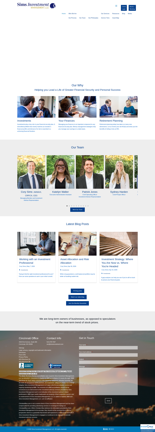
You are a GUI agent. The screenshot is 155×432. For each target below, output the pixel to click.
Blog (123, 13)
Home (64, 13)
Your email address (92, 352)
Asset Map (115, 18)
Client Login (124, 8)
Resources (115, 13)
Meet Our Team (77, 209)
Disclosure (22, 352)
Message (88, 366)
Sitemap (21, 348)
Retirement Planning (111, 120)
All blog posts (77, 291)
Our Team (82, 18)
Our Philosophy (93, 18)
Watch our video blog (77, 297)
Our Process (72, 18)
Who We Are (73, 13)
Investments (24, 120)
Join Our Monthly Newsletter (77, 303)
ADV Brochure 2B (24, 361)
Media (130, 13)
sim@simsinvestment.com (55, 344)
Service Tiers (105, 18)
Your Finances (66, 120)
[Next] (135, 180)
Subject (88, 359)
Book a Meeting (132, 8)
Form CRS (22, 355)
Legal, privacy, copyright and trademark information (35, 350)
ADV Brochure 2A (24, 359)
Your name (89, 345)
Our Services (105, 13)
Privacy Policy (23, 357)
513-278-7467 (51, 342)
